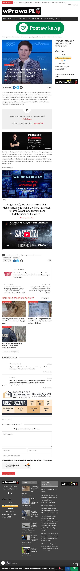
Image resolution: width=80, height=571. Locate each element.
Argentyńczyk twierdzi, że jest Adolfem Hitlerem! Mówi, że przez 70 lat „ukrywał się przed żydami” (39, 290)
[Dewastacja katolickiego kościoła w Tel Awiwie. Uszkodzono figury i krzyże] (14, 309)
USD (63, 63)
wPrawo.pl (75, 563)
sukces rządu (16, 257)
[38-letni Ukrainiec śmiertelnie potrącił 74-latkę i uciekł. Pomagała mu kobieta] (14, 334)
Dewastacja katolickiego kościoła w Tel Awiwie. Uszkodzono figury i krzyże (13, 321)
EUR (60, 63)
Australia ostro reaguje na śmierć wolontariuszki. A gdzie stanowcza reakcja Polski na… (40, 321)
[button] (6, 563)
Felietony (18, 19)
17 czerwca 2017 (37, 123)
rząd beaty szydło (7, 257)
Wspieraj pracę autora (27, 218)
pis (19, 255)
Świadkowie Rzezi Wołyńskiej (42, 19)
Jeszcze (58, 19)
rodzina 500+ (38, 255)
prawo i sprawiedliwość (27, 255)
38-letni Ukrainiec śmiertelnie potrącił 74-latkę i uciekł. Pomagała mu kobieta (12, 345)
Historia (26, 19)
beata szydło (14, 255)
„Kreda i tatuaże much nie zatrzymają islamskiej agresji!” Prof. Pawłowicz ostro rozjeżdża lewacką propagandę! (14, 290)
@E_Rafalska (27, 119)
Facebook (24, 275)
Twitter (16, 275)
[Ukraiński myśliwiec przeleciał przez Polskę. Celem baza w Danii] (26, 525)
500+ (8, 255)
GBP (67, 63)
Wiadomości (8, 19)
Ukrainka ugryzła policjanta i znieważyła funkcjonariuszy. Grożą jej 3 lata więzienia (43, 2)
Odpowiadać (48, 372)
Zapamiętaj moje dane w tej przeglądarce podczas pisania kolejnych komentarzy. (28, 460)
